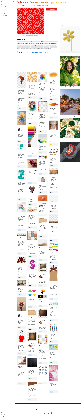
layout (27, 48)
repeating (46, 43)
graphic (22, 46)
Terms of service (75, 406)
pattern (35, 41)
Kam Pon (44, 203)
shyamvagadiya (34, 170)
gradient (32, 46)
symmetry (37, 45)
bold (39, 46)
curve (37, 46)
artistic (18, 48)
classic (41, 45)
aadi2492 (22, 5)
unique (55, 46)
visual (42, 48)
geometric (26, 41)
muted (48, 46)
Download (52, 9)
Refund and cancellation (40, 409)
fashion (32, 45)
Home (18, 406)
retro (47, 45)
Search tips (34, 406)
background (51, 41)
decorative (23, 45)
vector (39, 41)
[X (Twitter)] (1, 417)
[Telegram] (4, 417)
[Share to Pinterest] (42, 33)
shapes (29, 46)
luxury (54, 45)
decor (34, 48)
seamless (31, 41)
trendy (37, 43)
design (42, 41)
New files (24, 406)
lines (25, 46)
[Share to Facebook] (40, 33)
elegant (26, 43)
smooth (31, 48)
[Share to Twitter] (38, 33)
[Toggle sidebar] (13, 2)
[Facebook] (48, 413)
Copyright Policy (57, 406)
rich (42, 46)
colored (22, 41)
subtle (18, 46)
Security (49, 409)
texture (30, 43)
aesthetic (41, 43)
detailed (51, 46)
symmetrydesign (48, 48)
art (49, 43)
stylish (18, 43)
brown (18, 41)
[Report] (56, 11)
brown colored (36, 52)
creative (18, 45)
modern (55, 41)
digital (34, 43)
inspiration (23, 48)
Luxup (22, 127)
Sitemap (59, 409)
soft (45, 46)
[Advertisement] (37, 63)
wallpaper (28, 45)
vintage (50, 45)
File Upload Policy (66, 406)
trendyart (38, 48)
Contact (46, 5)
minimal (22, 43)
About (29, 406)
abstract (46, 41)
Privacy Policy (42, 406)
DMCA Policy (49, 406)
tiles (44, 45)
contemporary (53, 43)
